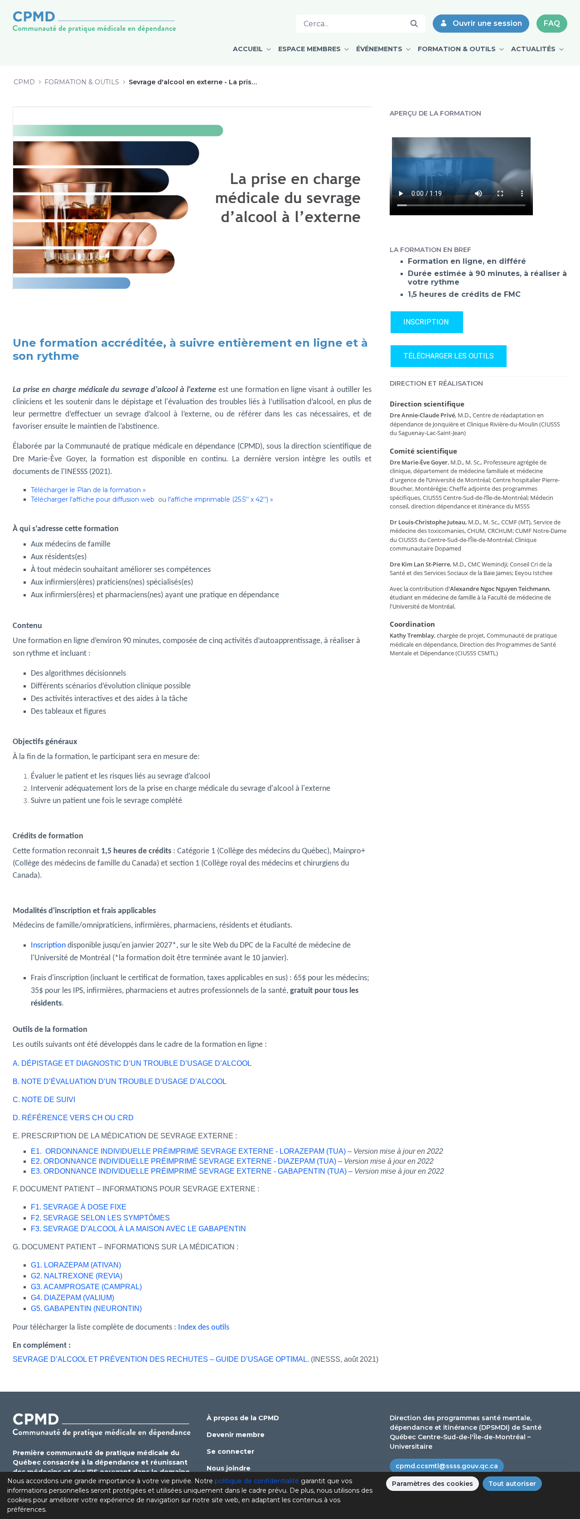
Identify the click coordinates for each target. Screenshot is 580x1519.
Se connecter (230, 1451)
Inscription (48, 945)
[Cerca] (414, 23)
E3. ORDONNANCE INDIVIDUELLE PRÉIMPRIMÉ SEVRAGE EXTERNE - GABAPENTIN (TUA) (189, 1171)
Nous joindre (229, 1468)
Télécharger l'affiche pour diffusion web (93, 499)
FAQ (552, 23)
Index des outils (204, 1327)
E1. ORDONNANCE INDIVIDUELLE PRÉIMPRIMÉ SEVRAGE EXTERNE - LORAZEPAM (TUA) (188, 1151)
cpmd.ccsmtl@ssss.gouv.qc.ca (447, 1466)
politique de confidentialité (257, 1481)
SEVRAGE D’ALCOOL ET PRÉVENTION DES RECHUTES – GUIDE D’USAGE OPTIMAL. (161, 1359)
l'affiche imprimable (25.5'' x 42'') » (220, 499)
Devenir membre (236, 1435)
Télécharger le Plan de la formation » (88, 490)
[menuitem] (252, 49)
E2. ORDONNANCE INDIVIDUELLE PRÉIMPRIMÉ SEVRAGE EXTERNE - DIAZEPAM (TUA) (183, 1161)
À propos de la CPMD (243, 1418)
